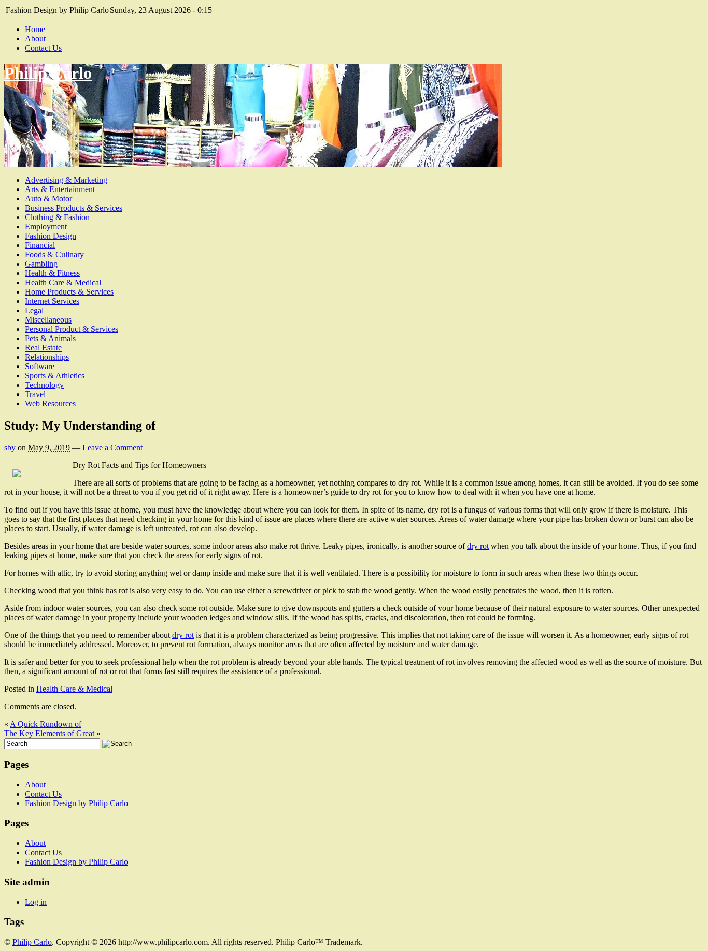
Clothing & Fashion (57, 217)
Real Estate (43, 347)
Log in (36, 902)
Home (35, 29)
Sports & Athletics (54, 375)
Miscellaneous (48, 319)
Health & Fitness (52, 273)
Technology (44, 385)
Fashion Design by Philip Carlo (76, 803)
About (35, 38)
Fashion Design (50, 235)
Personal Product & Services (71, 329)
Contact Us (43, 47)
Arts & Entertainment (60, 189)
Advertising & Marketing (66, 179)
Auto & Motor (48, 198)
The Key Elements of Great (49, 733)
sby (10, 447)
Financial (40, 245)
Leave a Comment (112, 447)
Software (39, 366)
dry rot (478, 546)
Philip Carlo (48, 73)
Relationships (47, 357)
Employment (46, 226)
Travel (35, 394)
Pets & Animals (50, 338)
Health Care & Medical (63, 282)
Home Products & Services (69, 291)
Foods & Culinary (54, 254)
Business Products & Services (73, 207)
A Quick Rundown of (45, 724)
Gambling (41, 263)
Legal (34, 310)
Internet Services (52, 301)
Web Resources (50, 403)
